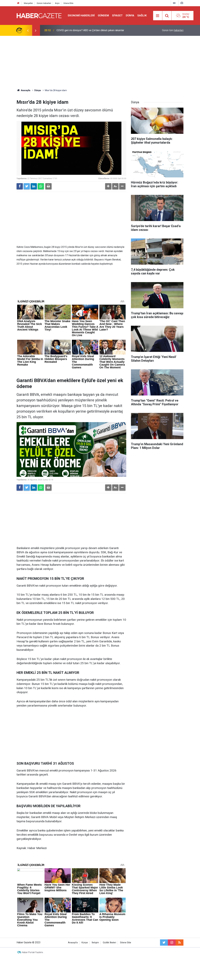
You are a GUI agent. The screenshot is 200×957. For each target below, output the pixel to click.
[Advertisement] (100, 62)
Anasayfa (73, 942)
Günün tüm (172, 30)
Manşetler (28, 3)
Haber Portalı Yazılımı (32, 952)
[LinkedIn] (34, 186)
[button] (108, 186)
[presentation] (28, 30)
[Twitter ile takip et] (164, 942)
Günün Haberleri (44, 3)
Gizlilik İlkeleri (109, 942)
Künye (85, 942)
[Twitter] (27, 186)
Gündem (103, 15)
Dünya (130, 15)
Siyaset (117, 15)
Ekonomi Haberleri (81, 15)
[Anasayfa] (18, 3)
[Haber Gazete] (39, 15)
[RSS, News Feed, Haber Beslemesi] (179, 942)
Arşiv (57, 3)
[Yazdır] (48, 186)
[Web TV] (174, 3)
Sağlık (142, 15)
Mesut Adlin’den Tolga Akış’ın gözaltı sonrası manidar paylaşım (91, 30)
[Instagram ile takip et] (172, 942)
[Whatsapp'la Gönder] (41, 186)
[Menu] (157, 16)
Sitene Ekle (68, 3)
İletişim (95, 942)
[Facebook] (20, 186)
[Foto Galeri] (181, 3)
